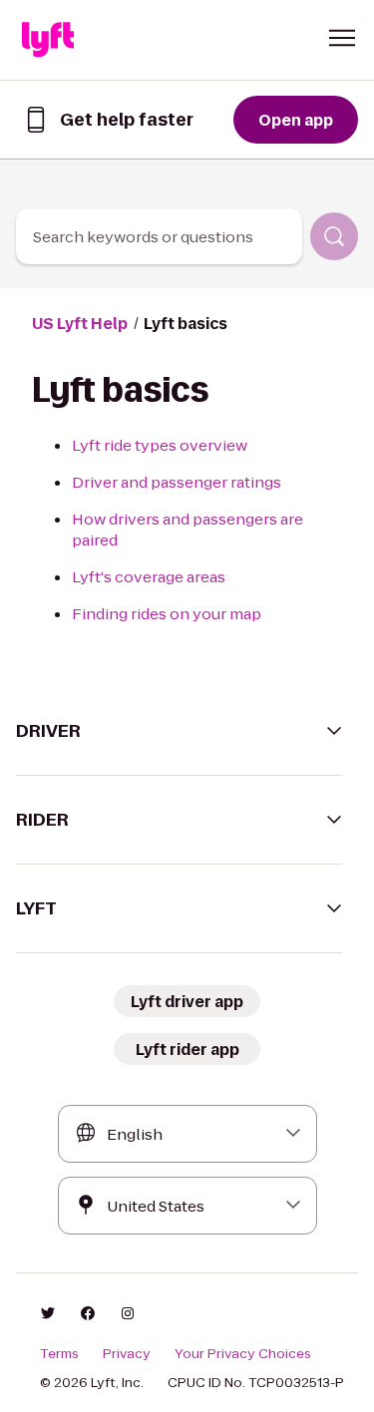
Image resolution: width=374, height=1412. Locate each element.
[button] (342, 38)
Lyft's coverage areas (148, 576)
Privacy (127, 1354)
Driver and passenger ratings (176, 482)
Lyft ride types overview (159, 445)
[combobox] (159, 236)
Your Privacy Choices (243, 1354)
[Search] (334, 236)
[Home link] (48, 40)
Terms (59, 1354)
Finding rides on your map (166, 613)
